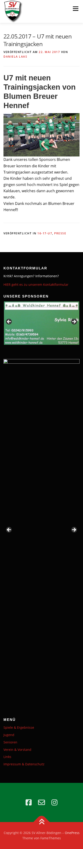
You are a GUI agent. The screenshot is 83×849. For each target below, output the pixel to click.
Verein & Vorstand (17, 749)
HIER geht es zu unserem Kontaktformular (35, 284)
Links (7, 757)
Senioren (10, 742)
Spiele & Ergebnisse (18, 727)
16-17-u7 (44, 233)
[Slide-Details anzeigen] (41, 323)
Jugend (8, 735)
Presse (60, 233)
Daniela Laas (15, 57)
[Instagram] (54, 802)
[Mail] (41, 802)
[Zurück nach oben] (41, 822)
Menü (75, 8)
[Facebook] (28, 802)
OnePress (72, 833)
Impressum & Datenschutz (23, 764)
